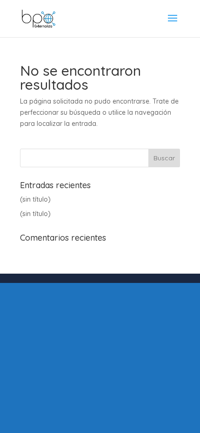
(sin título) (35, 199)
